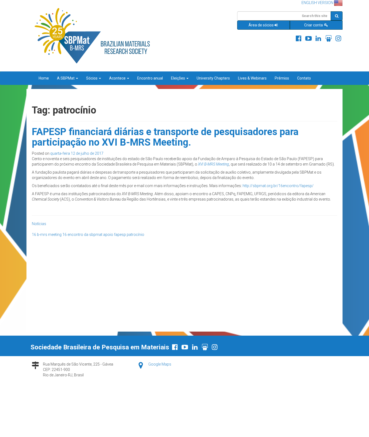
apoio (108, 234)
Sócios (92, 78)
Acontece (117, 78)
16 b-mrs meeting (47, 234)
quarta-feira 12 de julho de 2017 (76, 153)
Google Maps (159, 364)
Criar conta (314, 25)
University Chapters (213, 78)
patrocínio (135, 234)
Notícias (39, 224)
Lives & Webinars (252, 78)
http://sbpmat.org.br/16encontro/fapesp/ (278, 186)
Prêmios (282, 78)
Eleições (178, 78)
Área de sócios (261, 25)
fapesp (120, 234)
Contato (304, 78)
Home (44, 78)
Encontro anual (150, 78)
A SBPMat (66, 78)
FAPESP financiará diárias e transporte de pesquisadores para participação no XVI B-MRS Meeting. (165, 137)
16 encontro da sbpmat (82, 234)
